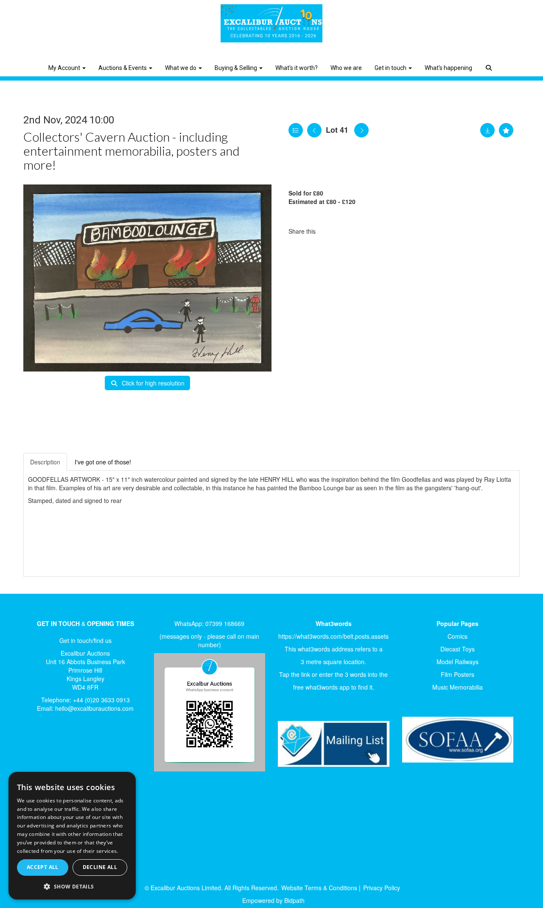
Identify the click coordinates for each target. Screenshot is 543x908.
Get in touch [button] (391, 67)
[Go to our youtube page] (73, 747)
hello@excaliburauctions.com (94, 708)
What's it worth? (296, 67)
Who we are (346, 67)
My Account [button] (64, 67)
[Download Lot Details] (487, 130)
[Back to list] (295, 130)
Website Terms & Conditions (319, 887)
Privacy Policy (381, 887)
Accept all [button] (43, 867)
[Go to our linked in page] (56, 747)
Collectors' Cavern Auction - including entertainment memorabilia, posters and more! (131, 150)
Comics (457, 636)
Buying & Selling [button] (236, 67)
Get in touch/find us (85, 640)
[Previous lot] (314, 130)
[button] (490, 61)
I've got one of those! (103, 462)
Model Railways (458, 661)
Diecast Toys (457, 649)
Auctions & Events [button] (123, 67)
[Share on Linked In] (347, 231)
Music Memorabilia (457, 687)
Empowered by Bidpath (273, 900)
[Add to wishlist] (506, 130)
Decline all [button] (100, 867)
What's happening (448, 67)
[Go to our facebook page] (38, 747)
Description (45, 462)
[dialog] (72, 836)
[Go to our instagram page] (365, 231)
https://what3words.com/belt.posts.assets (333, 636)
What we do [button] (181, 67)
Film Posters (457, 674)
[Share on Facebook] (330, 231)
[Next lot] (361, 130)
